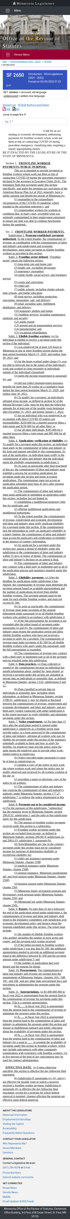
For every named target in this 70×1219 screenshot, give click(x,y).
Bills (5, 61)
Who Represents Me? (15, 1143)
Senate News (10, 1192)
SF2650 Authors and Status (33, 105)
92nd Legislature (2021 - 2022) (25, 61)
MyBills (7, 1196)
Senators (8, 1152)
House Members (12, 1148)
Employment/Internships (17, 1119)
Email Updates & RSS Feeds (18, 1201)
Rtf (17, 109)
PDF (8, 109)
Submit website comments (18, 1177)
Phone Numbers (12, 1172)
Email (27, 1167)
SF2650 (48, 61)
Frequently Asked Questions (18, 1132)
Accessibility (10, 1128)
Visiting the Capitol (13, 1123)
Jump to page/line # (14, 114)
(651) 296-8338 (11, 1167)
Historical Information (15, 1114)
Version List (9, 105)
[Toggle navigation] (8, 10)
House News (10, 1187)
